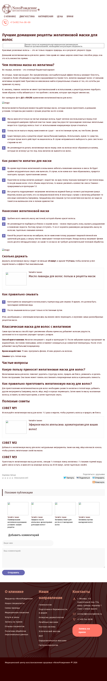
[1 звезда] (3, 478)
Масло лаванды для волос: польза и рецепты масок (62, 276)
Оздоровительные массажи (52, 640)
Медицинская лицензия (17, 612)
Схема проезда (12, 608)
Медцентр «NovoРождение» (19, 598)
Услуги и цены (12, 617)
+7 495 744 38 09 (85, 619)
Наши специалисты (15, 603)
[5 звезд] (13, 478)
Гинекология (45, 604)
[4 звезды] (10, 478)
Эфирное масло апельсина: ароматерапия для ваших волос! (41, 522)
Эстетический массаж (49, 631)
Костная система (47, 626)
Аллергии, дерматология (51, 617)
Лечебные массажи (48, 622)
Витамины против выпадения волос (86, 521)
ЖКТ (41, 636)
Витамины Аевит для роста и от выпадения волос (63, 522)
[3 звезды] (8, 478)
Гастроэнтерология (48, 645)
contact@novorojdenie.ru (89, 614)
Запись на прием (13, 622)
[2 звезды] (5, 478)
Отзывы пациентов (14, 626)
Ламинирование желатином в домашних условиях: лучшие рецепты (17, 523)
